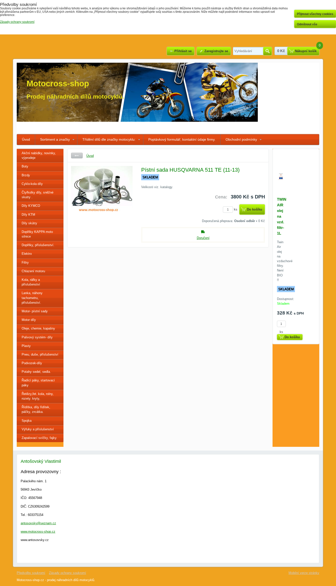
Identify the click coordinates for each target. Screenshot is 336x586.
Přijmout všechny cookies (315, 14)
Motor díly (29, 320)
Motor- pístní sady (35, 311)
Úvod (26, 139)
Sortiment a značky (55, 139)
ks (236, 209)
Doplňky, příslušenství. (38, 245)
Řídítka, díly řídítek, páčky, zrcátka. (36, 409)
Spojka (26, 420)
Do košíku (254, 209)
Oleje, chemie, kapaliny (38, 328)
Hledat (267, 51)
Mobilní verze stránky (304, 573)
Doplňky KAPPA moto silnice (37, 234)
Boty (25, 166)
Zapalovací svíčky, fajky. (39, 438)
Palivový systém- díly (37, 337)
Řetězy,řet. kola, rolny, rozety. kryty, (38, 396)
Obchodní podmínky (241, 139)
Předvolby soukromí (31, 573)
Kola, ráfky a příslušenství (31, 282)
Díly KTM (28, 214)
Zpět (77, 155)
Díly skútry (29, 223)
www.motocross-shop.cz (38, 531)
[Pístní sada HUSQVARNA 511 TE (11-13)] (102, 203)
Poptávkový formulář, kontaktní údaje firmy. (181, 139)
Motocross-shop (58, 83)
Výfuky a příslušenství (38, 429)
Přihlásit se (183, 51)
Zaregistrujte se (216, 51)
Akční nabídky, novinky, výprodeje (39, 155)
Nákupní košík (306, 51)
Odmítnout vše (307, 24)
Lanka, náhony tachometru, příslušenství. (32, 297)
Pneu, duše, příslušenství (40, 354)
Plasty (26, 346)
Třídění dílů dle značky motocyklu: (109, 139)
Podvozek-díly (32, 363)
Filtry (25, 262)
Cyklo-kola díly (32, 184)
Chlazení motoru (33, 271)
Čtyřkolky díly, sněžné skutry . (37, 195)
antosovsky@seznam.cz (38, 523)
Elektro (27, 253)
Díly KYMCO (31, 206)
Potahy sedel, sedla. (36, 372)
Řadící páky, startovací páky (38, 382)
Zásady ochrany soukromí (67, 573)
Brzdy (26, 175)
